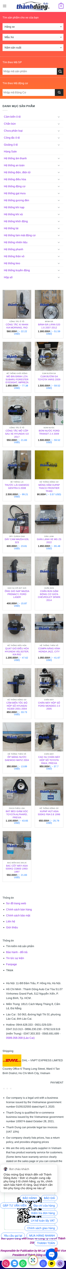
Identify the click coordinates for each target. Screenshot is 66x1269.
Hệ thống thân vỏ (14, 256)
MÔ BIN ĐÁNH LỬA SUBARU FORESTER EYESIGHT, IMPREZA (17, 379)
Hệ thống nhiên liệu (15, 242)
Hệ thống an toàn (14, 165)
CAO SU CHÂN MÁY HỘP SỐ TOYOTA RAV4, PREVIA (49, 760)
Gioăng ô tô (11, 144)
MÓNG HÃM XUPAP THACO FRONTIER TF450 (49, 488)
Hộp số (8, 277)
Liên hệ (10, 921)
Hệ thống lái (11, 228)
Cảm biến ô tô (12, 116)
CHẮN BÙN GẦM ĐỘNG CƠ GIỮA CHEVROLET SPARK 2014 (49, 595)
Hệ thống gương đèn (16, 200)
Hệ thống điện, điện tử (17, 172)
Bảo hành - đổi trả (16, 952)
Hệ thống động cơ (15, 186)
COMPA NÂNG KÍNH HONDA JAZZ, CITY (49, 650)
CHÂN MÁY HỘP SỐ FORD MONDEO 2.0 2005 (49, 705)
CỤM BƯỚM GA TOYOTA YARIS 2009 (49, 378)
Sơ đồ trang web (16, 903)
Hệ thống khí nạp (14, 207)
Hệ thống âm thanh (15, 158)
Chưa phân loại (13, 130)
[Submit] (59, 92)
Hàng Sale (10, 151)
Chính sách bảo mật (18, 915)
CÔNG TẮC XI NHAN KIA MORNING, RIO (17, 326)
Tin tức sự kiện (15, 958)
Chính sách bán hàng (19, 909)
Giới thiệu (12, 927)
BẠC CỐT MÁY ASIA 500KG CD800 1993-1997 (17, 868)
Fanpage (11, 964)
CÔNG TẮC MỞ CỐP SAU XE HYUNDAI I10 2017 (17, 433)
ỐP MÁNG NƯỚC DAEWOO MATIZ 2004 (17, 758)
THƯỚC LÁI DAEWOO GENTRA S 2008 (17, 486)
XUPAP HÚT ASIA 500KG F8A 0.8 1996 (49, 813)
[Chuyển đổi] (58, 116)
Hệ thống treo (12, 263)
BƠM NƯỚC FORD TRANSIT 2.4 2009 (49, 432)
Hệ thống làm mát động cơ (20, 235)
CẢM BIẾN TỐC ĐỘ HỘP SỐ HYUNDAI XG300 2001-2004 (16, 705)
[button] (5, 6)
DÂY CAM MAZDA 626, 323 (17, 541)
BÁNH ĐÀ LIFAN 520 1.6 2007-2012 (49, 326)
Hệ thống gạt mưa (15, 193)
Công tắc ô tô (12, 137)
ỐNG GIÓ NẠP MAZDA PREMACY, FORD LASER (17, 594)
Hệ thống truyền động (17, 270)
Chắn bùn (10, 123)
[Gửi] (60, 71)
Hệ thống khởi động (16, 221)
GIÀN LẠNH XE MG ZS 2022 (49, 541)
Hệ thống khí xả (13, 214)
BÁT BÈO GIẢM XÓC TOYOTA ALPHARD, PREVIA (17, 814)
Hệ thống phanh (13, 249)
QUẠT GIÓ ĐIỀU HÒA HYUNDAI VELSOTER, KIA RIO (17, 651)
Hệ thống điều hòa (15, 179)
